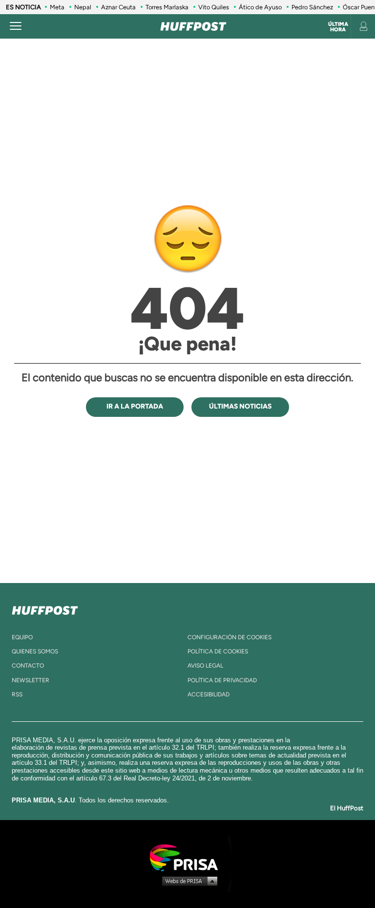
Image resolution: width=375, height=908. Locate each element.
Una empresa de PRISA (187, 857)
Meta (57, 7)
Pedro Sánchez (312, 7)
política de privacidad (222, 680)
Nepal (82, 7)
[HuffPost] (45, 608)
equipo (22, 637)
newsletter (30, 680)
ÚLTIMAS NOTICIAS (240, 406)
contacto (28, 665)
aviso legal (205, 665)
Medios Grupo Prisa (188, 880)
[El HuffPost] (193, 26)
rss (17, 694)
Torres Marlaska (167, 7)
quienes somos (35, 651)
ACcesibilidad (208, 694)
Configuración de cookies (229, 637)
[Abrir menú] (15, 26)
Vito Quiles (213, 7)
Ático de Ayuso (260, 7)
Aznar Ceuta (118, 7)
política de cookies (218, 651)
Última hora (338, 27)
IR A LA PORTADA (134, 406)
